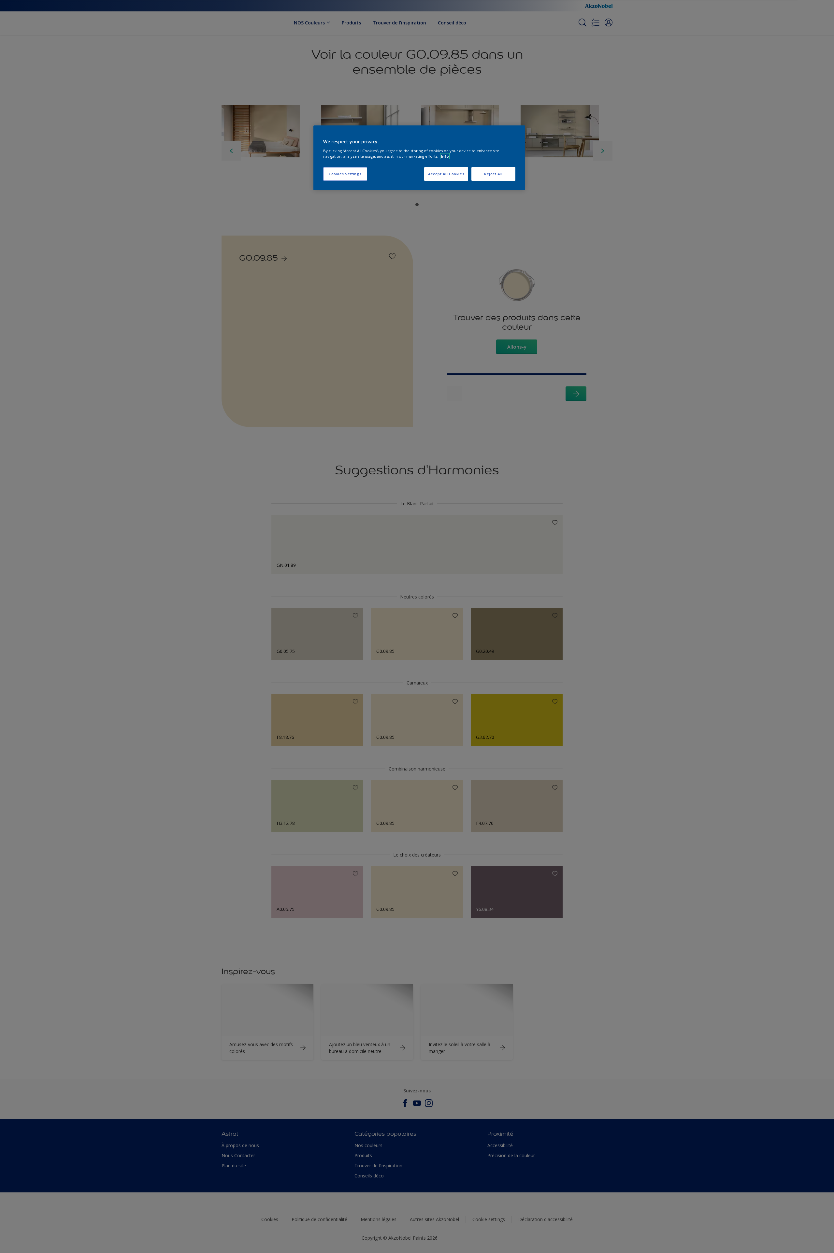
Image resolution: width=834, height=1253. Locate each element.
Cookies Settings (345, 173)
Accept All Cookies (446, 173)
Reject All (493, 173)
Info (445, 156)
